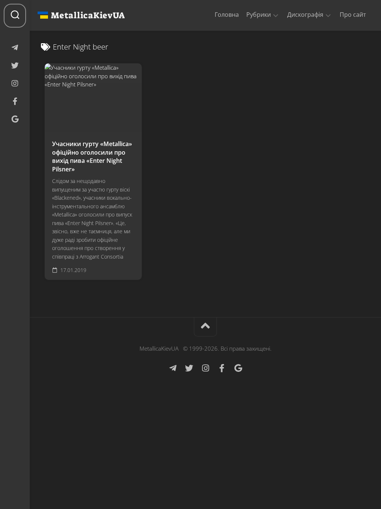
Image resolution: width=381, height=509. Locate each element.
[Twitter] (14, 65)
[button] (276, 15)
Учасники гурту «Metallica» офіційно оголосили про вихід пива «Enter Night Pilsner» (92, 156)
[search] (15, 16)
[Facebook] (14, 101)
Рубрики (258, 15)
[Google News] (14, 119)
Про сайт (353, 14)
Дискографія (305, 15)
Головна (227, 14)
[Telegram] (14, 47)
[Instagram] (14, 83)
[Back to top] (205, 326)
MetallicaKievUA (88, 15)
